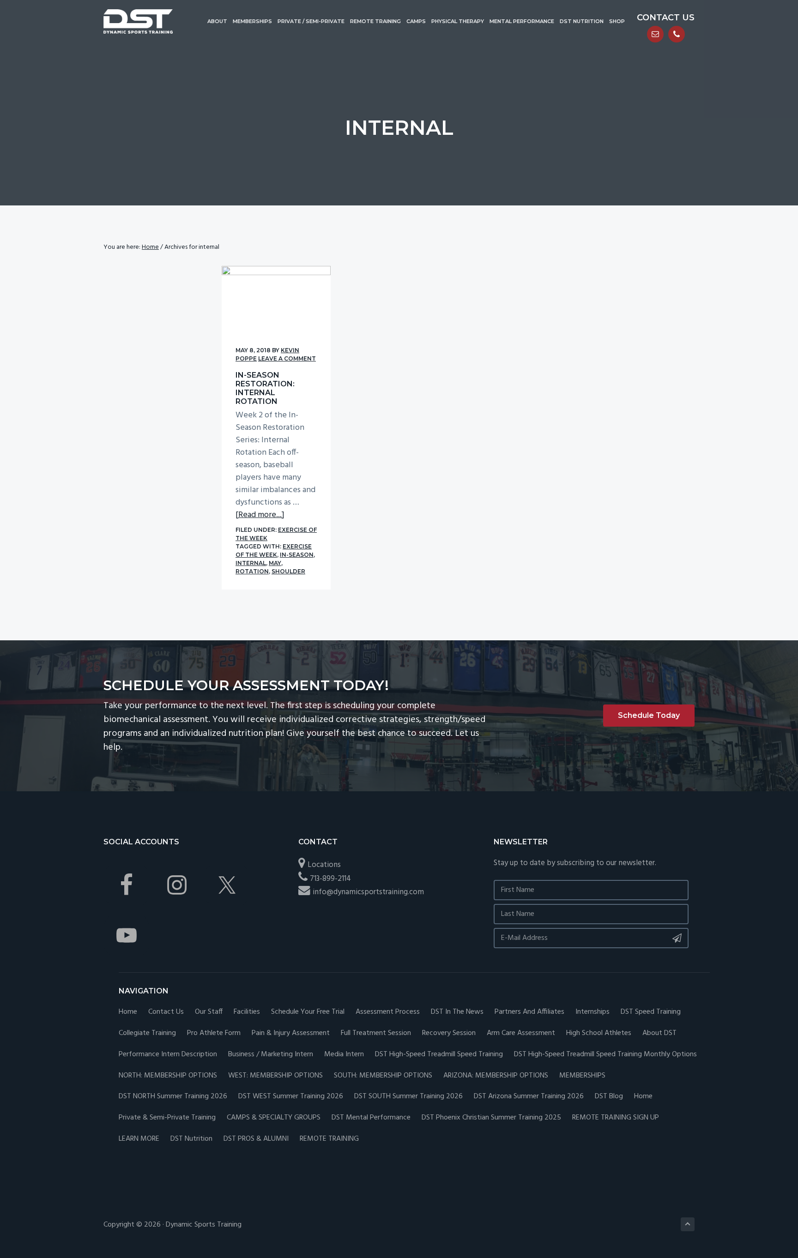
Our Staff (209, 1012)
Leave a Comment (287, 358)
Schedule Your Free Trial (308, 1012)
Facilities (247, 1012)
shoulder (288, 571)
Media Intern (344, 1054)
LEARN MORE (139, 1139)
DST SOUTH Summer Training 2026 (408, 1096)
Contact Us (166, 1012)
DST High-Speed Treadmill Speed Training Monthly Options (605, 1054)
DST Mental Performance (371, 1118)
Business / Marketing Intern (270, 1054)
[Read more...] (260, 515)
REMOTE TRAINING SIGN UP (615, 1118)
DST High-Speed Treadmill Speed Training (439, 1054)
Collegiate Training (147, 1033)
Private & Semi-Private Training (167, 1118)
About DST (659, 1033)
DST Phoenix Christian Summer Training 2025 (491, 1118)
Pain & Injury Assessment (291, 1033)
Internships (592, 1012)
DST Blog (609, 1096)
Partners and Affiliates (529, 1012)
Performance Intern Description (168, 1054)
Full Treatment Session (376, 1033)
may (275, 563)
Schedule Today (649, 715)
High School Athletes (598, 1033)
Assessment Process (388, 1012)
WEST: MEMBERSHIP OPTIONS (275, 1076)
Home (128, 1012)
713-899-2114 (330, 879)
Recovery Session (449, 1033)
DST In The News (457, 1012)
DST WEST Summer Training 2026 (290, 1096)
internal (251, 563)
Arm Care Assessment (521, 1033)
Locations (324, 865)
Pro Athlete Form (214, 1033)
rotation (252, 571)
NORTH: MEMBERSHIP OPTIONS (168, 1076)
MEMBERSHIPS (582, 1076)
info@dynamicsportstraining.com (368, 892)
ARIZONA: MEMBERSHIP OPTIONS (495, 1076)
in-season (297, 554)
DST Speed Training (651, 1012)
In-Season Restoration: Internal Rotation (265, 388)
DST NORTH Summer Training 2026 (173, 1096)
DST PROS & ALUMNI (256, 1139)
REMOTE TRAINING (329, 1139)
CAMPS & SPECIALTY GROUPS (273, 1118)
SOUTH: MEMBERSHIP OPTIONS (383, 1076)
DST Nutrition (191, 1139)
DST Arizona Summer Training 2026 (529, 1096)
